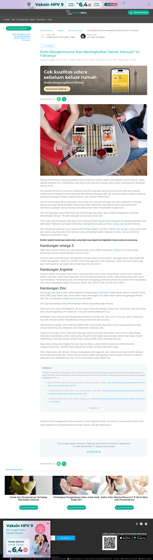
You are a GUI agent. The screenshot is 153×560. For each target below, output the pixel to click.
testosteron (104, 292)
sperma (73, 298)
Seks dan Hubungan (75, 30)
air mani (108, 224)
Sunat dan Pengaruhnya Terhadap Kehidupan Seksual (28, 498)
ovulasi (116, 224)
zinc (54, 292)
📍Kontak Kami (27, 559)
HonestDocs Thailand (130, 559)
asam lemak (84, 229)
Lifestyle (60, 30)
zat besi (124, 229)
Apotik (32, 19)
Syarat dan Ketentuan (59, 559)
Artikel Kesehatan (46, 30)
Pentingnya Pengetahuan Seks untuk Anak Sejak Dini (76, 498)
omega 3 (117, 250)
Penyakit (7, 19)
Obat (13, 19)
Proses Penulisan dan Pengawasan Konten (98, 559)
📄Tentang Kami (15, 559)
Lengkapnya (93, 408)
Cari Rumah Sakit (22, 19)
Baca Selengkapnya (28, 508)
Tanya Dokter (41, 19)
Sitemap (116, 559)
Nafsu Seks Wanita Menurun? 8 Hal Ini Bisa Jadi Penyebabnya (124, 498)
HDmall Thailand (146, 559)
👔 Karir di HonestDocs (75, 559)
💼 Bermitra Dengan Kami (41, 559)
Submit (65, 538)
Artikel (49, 19)
